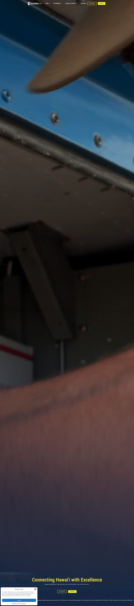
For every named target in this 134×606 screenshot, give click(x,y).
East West (83, 3)
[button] (35, 589)
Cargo (46, 3)
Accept (19, 600)
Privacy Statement (22, 603)
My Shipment (57, 3)
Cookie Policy (14, 603)
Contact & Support (70, 3)
